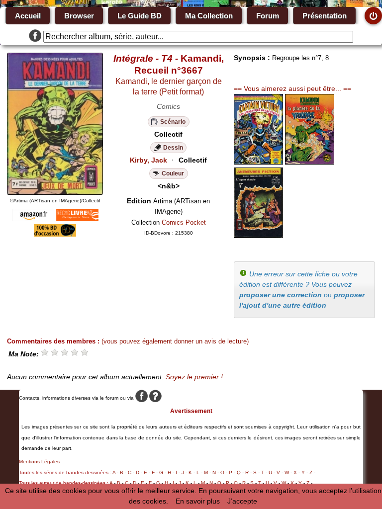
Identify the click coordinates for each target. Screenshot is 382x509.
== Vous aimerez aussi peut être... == (292, 88)
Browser (79, 15)
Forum (267, 15)
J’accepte (242, 501)
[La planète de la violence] (309, 162)
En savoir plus (198, 501)
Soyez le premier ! (194, 377)
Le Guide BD (139, 15)
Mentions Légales (39, 461)
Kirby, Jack (148, 160)
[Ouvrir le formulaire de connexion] (373, 15)
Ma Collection (209, 15)
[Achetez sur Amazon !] (33, 219)
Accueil (28, 15)
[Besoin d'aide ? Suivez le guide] (155, 398)
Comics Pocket (184, 222)
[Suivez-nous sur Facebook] (35, 37)
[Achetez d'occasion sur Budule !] (55, 234)
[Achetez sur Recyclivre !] (77, 219)
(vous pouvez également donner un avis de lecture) (175, 341)
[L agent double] (258, 236)
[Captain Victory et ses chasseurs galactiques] (258, 162)
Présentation (324, 15)
